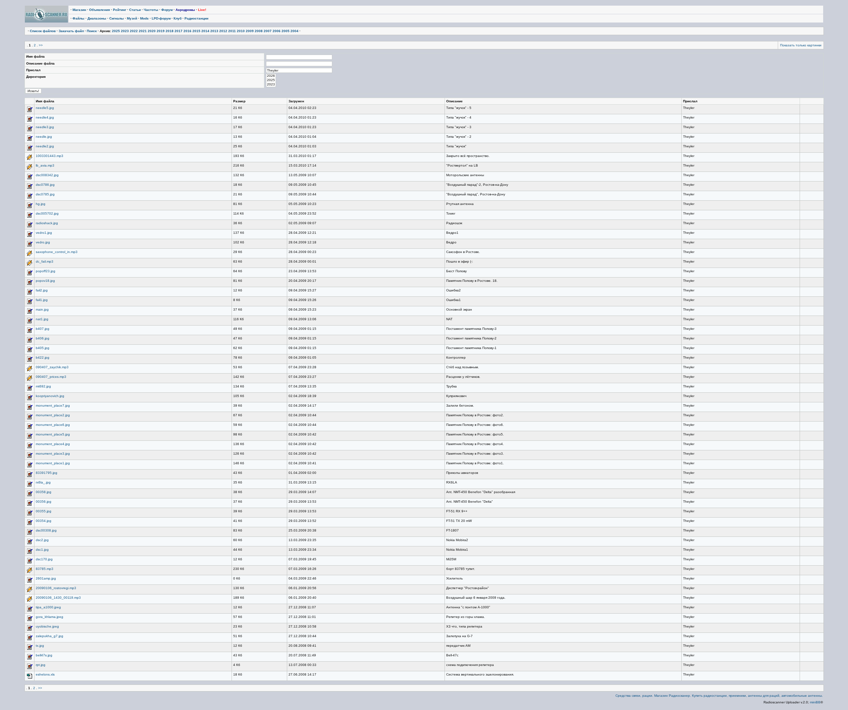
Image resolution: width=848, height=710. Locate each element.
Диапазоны (96, 18)
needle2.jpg (45, 146)
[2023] (271, 84)
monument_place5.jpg (53, 434)
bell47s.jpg (44, 655)
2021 (143, 31)
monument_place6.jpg (53, 425)
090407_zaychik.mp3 (52, 367)
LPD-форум (161, 18)
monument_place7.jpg (53, 405)
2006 (277, 31)
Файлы (78, 18)
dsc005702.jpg (47, 213)
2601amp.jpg (46, 578)
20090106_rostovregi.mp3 (56, 588)
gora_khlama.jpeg (49, 617)
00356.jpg (43, 501)
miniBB (815, 702)
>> (41, 45)
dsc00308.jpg (46, 530)
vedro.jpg (43, 242)
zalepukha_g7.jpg (49, 636)
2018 (170, 31)
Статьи (135, 10)
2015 (196, 31)
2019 (161, 31)
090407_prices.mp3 (51, 377)
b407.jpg (42, 328)
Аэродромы (185, 10)
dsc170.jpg (44, 559)
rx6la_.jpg (43, 482)
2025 (116, 31)
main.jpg (42, 309)
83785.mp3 (44, 569)
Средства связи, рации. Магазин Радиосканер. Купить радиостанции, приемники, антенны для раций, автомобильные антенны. (719, 695)
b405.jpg (42, 348)
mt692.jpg (43, 386)
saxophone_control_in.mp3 (57, 252)
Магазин (79, 10)
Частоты (151, 10)
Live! (202, 10)
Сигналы (116, 18)
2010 (241, 31)
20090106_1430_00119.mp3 (58, 597)
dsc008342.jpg (47, 175)
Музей (132, 18)
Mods (144, 18)
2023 (125, 31)
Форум (167, 10)
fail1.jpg (42, 300)
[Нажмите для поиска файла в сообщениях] (29, 111)
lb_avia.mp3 (45, 165)
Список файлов (43, 31)
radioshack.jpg (47, 223)
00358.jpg (43, 492)
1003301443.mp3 (49, 156)
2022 (134, 31)
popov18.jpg (45, 280)
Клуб (178, 18)
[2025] (271, 80)
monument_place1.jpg (53, 463)
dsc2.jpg (42, 540)
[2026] (271, 76)
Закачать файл (71, 31)
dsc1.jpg (42, 549)
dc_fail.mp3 (44, 261)
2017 (179, 31)
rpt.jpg (40, 665)
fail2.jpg (42, 290)
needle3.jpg (45, 127)
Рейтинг (119, 10)
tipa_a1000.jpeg (48, 607)
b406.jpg (42, 338)
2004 (294, 31)
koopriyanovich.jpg (50, 396)
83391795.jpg (46, 473)
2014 (205, 31)
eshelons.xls (45, 674)
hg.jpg (40, 204)
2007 (268, 31)
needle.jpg (44, 136)
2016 (187, 31)
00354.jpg (43, 521)
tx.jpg (40, 645)
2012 (223, 31)
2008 (259, 31)
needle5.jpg (45, 108)
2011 (232, 31)
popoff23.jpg (45, 271)
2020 (152, 31)
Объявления (99, 10)
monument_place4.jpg (53, 444)
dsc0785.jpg (45, 194)
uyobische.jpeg (47, 626)
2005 (286, 31)
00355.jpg (43, 511)
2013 (214, 31)
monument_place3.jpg (53, 453)
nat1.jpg (42, 319)
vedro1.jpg (44, 232)
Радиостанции (196, 18)
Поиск (92, 31)
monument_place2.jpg (53, 415)
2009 (250, 31)
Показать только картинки (801, 45)
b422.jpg (42, 357)
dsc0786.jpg (45, 184)
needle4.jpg (45, 117)
